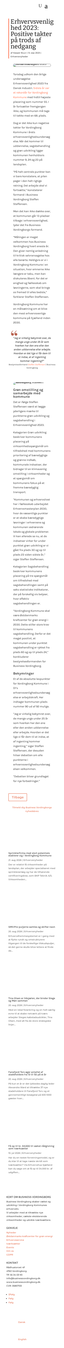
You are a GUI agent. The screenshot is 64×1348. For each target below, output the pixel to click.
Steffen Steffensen (36, 364)
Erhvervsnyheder (19, 56)
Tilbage (18, 797)
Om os (10, 1251)
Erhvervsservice (15, 1240)
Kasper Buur (19, 53)
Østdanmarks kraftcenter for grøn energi (29, 1236)
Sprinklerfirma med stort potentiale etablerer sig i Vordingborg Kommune (29, 854)
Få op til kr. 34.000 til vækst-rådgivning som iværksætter (31, 1147)
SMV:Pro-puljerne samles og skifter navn (31, 926)
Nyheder (11, 1232)
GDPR (9, 1254)
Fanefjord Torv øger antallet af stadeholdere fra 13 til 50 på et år (27, 1073)
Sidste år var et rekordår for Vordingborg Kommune (31, 92)
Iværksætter (13, 1243)
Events (10, 1247)
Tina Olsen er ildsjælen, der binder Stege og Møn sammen (31, 999)
